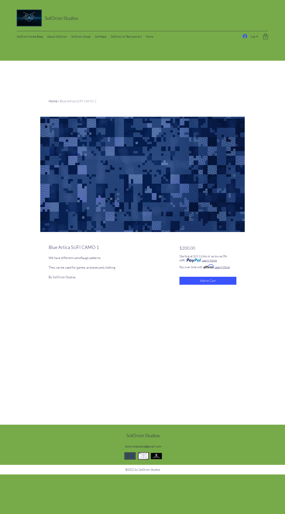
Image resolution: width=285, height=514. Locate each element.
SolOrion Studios (61, 18)
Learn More (209, 260)
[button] (265, 36)
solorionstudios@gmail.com (143, 446)
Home (53, 101)
